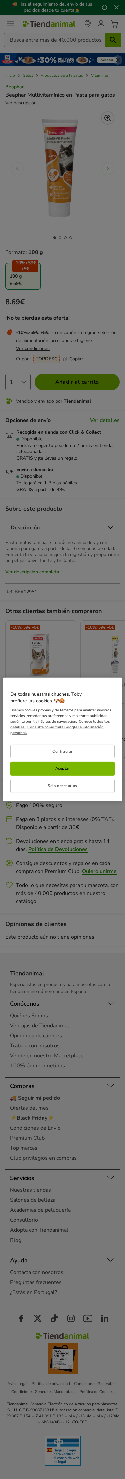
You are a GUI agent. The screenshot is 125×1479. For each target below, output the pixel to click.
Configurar (62, 751)
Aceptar (62, 768)
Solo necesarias (62, 785)
